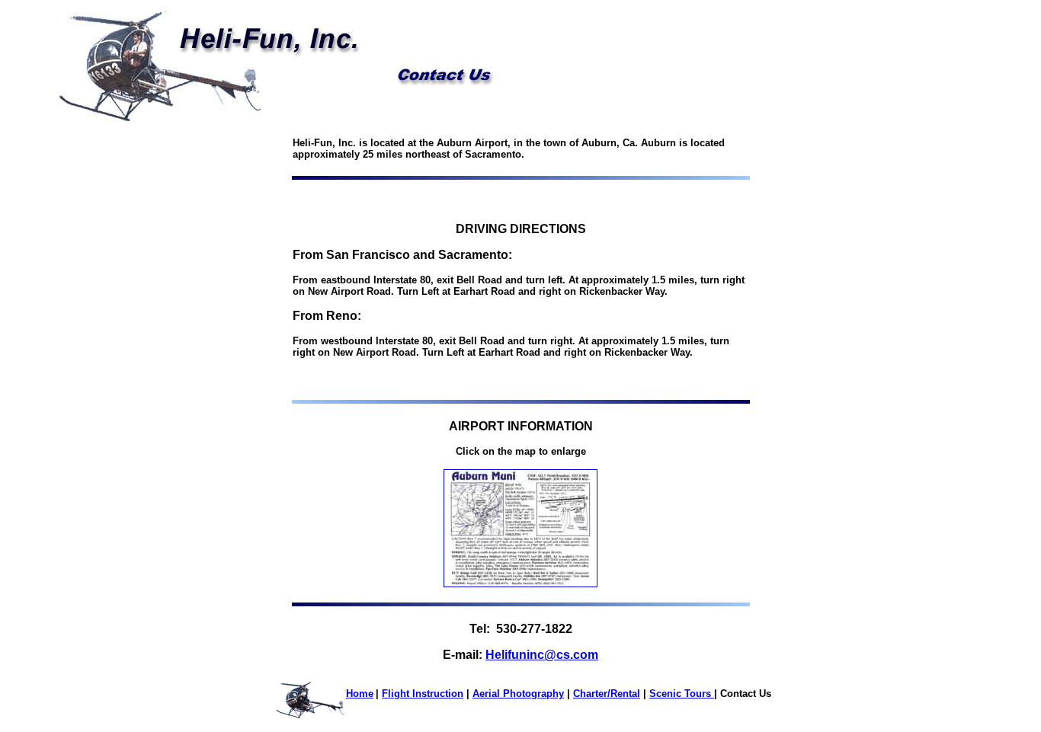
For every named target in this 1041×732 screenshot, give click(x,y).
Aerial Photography (518, 693)
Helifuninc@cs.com (541, 654)
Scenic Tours (681, 693)
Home (359, 693)
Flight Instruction (422, 693)
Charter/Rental (606, 693)
